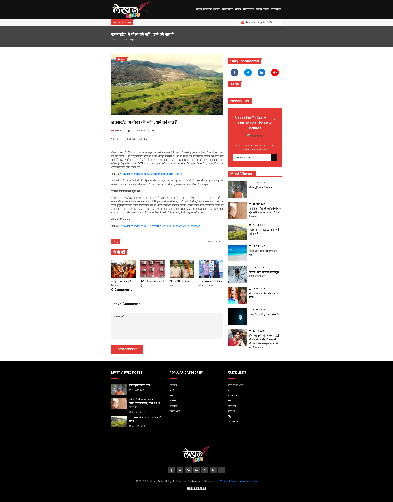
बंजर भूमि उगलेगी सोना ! (260, 187)
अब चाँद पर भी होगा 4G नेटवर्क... (264, 314)
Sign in (231, 416)
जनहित (172, 390)
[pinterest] (204, 470)
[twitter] (180, 470)
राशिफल (276, 9)
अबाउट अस (232, 395)
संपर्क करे (231, 411)
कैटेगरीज (248, 9)
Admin (116, 130)
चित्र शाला (262, 9)
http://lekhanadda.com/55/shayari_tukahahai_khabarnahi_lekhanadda (160, 226)
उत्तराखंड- (173, 385)
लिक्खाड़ (173, 400)
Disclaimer (233, 421)
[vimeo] (221, 470)
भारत (238, 9)
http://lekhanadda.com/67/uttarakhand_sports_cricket (151, 173)
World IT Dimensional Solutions (238, 481)
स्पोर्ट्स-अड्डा (175, 411)
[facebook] (171, 470)
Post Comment (127, 349)
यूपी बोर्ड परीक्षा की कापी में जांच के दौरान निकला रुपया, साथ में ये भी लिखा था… (265, 212)
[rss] (213, 470)
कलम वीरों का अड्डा (208, 9)
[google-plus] (188, 470)
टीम (229, 400)
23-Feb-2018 (139, 130)
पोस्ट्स (230, 390)
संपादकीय (227, 9)
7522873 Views (214, 241)
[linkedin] (196, 470)
